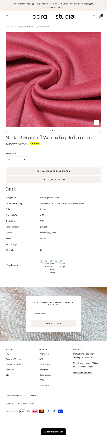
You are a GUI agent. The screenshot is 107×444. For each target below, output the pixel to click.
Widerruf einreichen (53, 432)
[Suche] (12, 16)
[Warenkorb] (100, 16)
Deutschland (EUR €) (15, 395)
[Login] (94, 16)
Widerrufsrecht (46, 364)
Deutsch (33, 395)
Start (7, 27)
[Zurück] (7, 131)
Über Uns (10, 369)
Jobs (7, 375)
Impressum (44, 354)
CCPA (41, 380)
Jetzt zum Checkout (53, 180)
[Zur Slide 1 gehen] (52, 130)
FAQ (7, 354)
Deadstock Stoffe (13, 364)
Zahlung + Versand (13, 359)
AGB (41, 359)
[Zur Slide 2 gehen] (54, 130)
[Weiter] (100, 131)
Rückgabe (43, 369)
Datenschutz (45, 375)
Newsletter (44, 385)
